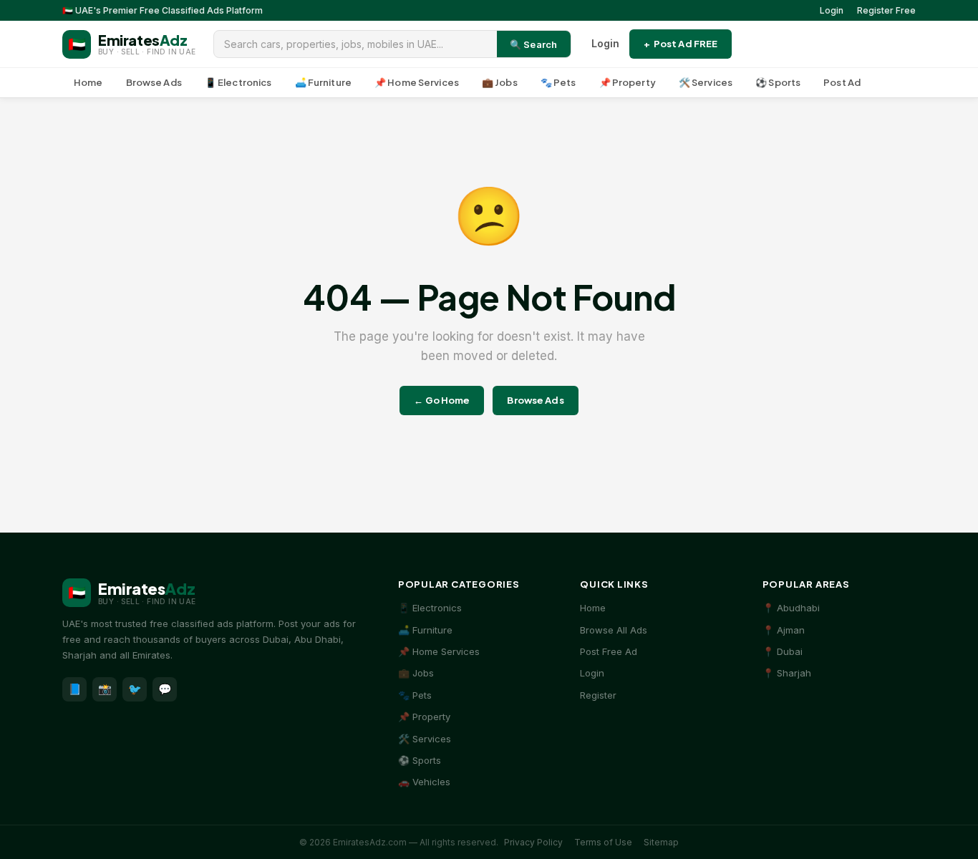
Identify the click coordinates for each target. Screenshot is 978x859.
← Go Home (442, 400)
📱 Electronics (238, 82)
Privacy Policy (533, 842)
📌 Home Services (416, 82)
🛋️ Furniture (323, 82)
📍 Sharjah (786, 673)
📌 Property (627, 82)
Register (598, 695)
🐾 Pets (558, 82)
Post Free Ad (608, 651)
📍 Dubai (782, 651)
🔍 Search (534, 44)
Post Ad (842, 82)
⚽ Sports (777, 82)
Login (831, 10)
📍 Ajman (783, 630)
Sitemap (661, 842)
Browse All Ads (613, 630)
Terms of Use (603, 842)
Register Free (886, 10)
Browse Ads (154, 82)
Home (88, 82)
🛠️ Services (705, 82)
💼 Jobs (500, 82)
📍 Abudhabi (791, 607)
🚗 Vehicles (424, 781)
